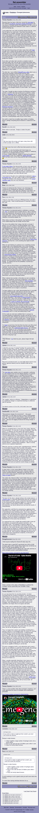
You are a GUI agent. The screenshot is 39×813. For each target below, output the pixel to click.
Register (23, 6)
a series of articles (15, 301)
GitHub (27, 809)
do (12, 339)
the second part (25, 301)
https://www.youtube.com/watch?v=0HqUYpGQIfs (15, 694)
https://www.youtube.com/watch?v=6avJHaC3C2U (15, 553)
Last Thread (27, 791)
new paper (30, 22)
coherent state (6, 499)
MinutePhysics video (23, 72)
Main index (6, 807)
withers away (32, 677)
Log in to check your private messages (17, 8)
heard (6, 325)
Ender (33, 50)
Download (12, 807)
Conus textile (5, 155)
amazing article (26, 297)
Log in (28, 8)
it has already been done (16, 296)
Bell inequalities (29, 281)
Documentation (18, 807)
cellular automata (26, 155)
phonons (7, 319)
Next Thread (33, 791)
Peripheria (13, 12)
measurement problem (10, 254)
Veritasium (10, 94)
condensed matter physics (21, 327)
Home (15, 6)
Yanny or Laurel (6, 475)
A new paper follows (7, 166)
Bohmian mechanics (7, 106)
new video (7, 372)
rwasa (24, 811)
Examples (25, 807)
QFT (6, 211)
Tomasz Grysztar (19, 809)
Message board (31, 807)
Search (18, 6)
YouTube (32, 809)
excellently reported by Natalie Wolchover (20, 23)
